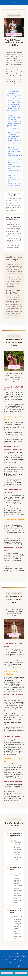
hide (13, 89)
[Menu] (2, 2)
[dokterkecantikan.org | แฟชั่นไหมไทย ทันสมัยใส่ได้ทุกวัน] (15, 2)
